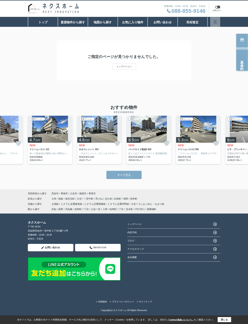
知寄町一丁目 (82, 209)
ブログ (130, 240)
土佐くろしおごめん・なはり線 (147, 204)
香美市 (92, 193)
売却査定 (192, 22)
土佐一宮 (95, 209)
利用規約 (102, 301)
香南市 (64, 193)
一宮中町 (89, 198)
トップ (43, 22)
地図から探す (103, 22)
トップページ (134, 224)
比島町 (118, 198)
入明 (105, 209)
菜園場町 (151, 209)
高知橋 (68, 209)
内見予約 (132, 232)
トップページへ (124, 66)
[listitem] (50, 140)
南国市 (82, 193)
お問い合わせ (163, 22)
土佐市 (73, 193)
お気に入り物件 (132, 22)
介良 (79, 198)
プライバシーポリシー (123, 301)
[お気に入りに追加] (18, 143)
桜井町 (133, 198)
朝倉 (61, 198)
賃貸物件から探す (73, 22)
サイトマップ (145, 301)
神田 (126, 198)
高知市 (55, 193)
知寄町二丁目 (116, 209)
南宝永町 (70, 198)
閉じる (224, 319)
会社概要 (132, 257)
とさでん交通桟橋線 (95, 204)
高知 (53, 209)
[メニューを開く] (215, 22)
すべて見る (124, 175)
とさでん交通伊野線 (119, 204)
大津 (54, 198)
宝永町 (129, 209)
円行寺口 (140, 209)
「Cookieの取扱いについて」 (180, 320)
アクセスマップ (135, 249)
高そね (99, 198)
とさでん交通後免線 (72, 204)
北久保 (109, 198)
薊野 (60, 209)
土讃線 (55, 204)
